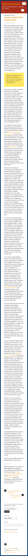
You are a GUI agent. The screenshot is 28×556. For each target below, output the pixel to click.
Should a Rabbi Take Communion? (13, 18)
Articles (13, 23)
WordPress (13, 550)
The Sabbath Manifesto (10, 287)
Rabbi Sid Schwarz (10, 548)
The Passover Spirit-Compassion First (16, 496)
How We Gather (13, 146)
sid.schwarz (7, 23)
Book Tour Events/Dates (11, 532)
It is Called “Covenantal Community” (12, 492)
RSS (3, 11)
